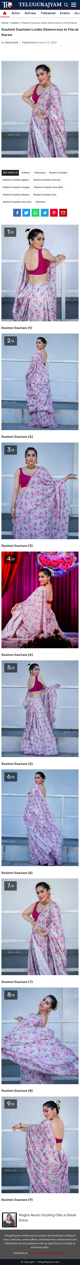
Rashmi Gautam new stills (48, 187)
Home (4, 22)
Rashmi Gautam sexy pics (17, 202)
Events (65, 13)
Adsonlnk (11, 42)
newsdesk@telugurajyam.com (48, 1253)
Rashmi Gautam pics (44, 194)
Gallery (15, 22)
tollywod (40, 202)
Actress (30, 13)
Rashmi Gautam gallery (16, 180)
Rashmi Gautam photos (16, 194)
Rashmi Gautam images (16, 187)
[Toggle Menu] (73, 4)
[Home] (5, 13)
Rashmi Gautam (58, 172)
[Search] (66, 5)
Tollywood (48, 13)
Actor (16, 13)
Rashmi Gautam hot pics (47, 180)
